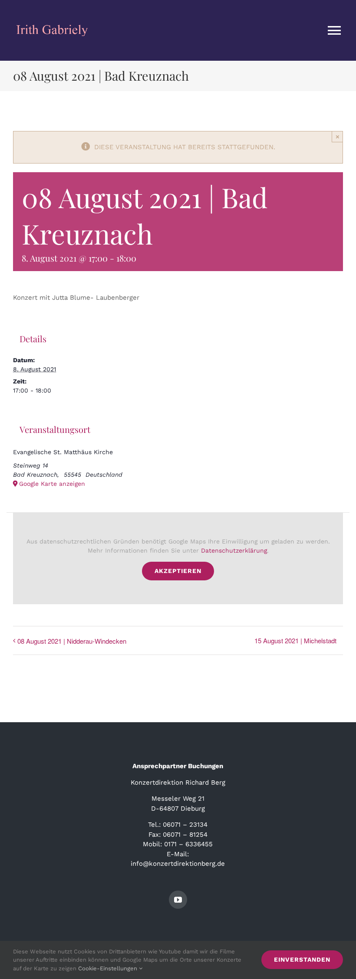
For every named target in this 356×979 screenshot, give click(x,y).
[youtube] (178, 900)
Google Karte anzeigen (52, 483)
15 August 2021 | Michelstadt (295, 640)
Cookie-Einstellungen (108, 968)
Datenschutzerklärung (234, 550)
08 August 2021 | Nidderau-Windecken (71, 640)
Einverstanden (302, 959)
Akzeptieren (178, 570)
